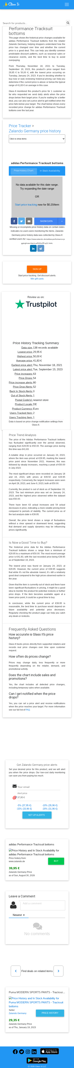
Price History (50, 1013)
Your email (23, 787)
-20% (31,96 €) (49, 808)
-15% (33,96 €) (24, 808)
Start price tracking (26, 204)
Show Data (46, 221)
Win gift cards (37, 279)
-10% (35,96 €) (49, 805)
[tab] (24, 171)
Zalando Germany (17, 1013)
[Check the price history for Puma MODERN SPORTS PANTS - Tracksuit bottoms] (37, 1002)
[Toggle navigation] (66, 4)
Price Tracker (20, 125)
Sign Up (37, 269)
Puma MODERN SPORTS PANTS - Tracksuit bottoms (41, 992)
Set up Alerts (36, 815)
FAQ (28, 710)
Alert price (22, 793)
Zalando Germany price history (35, 131)
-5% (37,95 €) (24, 805)
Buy (56, 861)
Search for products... (15, 23)
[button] (16, 971)
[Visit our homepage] (11, 4)
